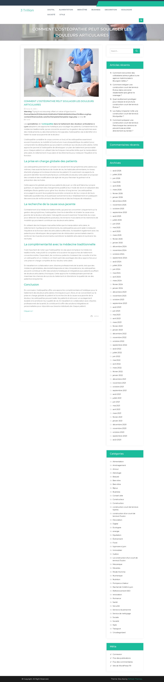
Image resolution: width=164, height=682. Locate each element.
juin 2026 (116, 178)
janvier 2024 (118, 288)
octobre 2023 (118, 299)
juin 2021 (116, 402)
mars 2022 (117, 368)
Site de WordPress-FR (122, 666)
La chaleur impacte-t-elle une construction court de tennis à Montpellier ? (125, 113)
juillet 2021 (117, 398)
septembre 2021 (120, 390)
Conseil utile (118, 496)
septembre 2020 (120, 436)
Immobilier (117, 550)
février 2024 (118, 284)
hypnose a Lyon (119, 546)
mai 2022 (116, 360)
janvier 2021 (117, 421)
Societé (51, 14)
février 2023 (118, 326)
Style (62, 14)
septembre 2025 (120, 212)
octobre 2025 (118, 208)
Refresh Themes (135, 679)
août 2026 (117, 171)
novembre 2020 (119, 428)
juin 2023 (116, 311)
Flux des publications (122, 658)
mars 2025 (117, 235)
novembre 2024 (119, 250)
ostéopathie (47, 124)
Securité (116, 606)
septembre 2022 (120, 345)
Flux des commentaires (123, 662)
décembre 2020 (120, 424)
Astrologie (117, 473)
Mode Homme (119, 572)
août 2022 (117, 349)
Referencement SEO (121, 591)
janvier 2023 (118, 330)
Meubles (116, 568)
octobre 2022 (118, 341)
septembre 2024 (120, 258)
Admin (96, 316)
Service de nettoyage (122, 613)
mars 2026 (117, 190)
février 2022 (118, 371)
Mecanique (117, 564)
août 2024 (117, 262)
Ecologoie (126, 10)
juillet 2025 (117, 220)
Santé (28, 119)
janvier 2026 (118, 197)
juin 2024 (116, 269)
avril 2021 (116, 409)
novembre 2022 (119, 337)
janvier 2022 (118, 375)
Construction (118, 503)
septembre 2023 (120, 303)
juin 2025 (116, 224)
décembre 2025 (119, 201)
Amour (116, 469)
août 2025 (117, 216)
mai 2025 (116, 227)
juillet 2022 (117, 352)
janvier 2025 (118, 243)
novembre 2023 (119, 296)
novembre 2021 (119, 383)
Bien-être (117, 484)
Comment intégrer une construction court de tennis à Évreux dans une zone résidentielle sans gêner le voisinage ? (125, 90)
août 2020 (117, 440)
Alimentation (66, 10)
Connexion (117, 654)
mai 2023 (116, 315)
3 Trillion (27, 10)
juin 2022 (116, 356)
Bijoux (115, 488)
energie (116, 531)
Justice (116, 554)
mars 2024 (117, 280)
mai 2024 (116, 273)
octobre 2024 (118, 254)
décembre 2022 (119, 334)
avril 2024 (117, 277)
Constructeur (118, 499)
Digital (51, 10)
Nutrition (116, 579)
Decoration (111, 10)
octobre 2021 (118, 387)
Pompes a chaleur (120, 583)
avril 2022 (117, 364)
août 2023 (117, 307)
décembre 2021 (119, 379)
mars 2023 (117, 322)
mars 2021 (117, 413)
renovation (117, 595)
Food (115, 543)
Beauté (116, 477)
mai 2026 (116, 182)
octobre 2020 (118, 432)
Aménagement (119, 465)
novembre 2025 (119, 205)
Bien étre (82, 10)
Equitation (117, 535)
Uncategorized (119, 632)
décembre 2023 (119, 292)
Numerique (117, 576)
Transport (117, 629)
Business (95, 10)
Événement (118, 539)
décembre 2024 (120, 246)
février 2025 (118, 239)
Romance (117, 598)
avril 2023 (117, 318)
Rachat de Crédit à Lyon (123, 587)
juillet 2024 (117, 265)
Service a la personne (122, 610)
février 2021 (117, 417)
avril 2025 (117, 231)
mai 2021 (116, 406)
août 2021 (117, 394)
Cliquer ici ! (28, 311)
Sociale (116, 617)
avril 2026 (117, 186)
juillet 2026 (117, 174)
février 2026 (118, 193)
